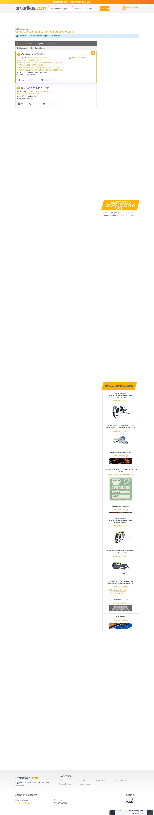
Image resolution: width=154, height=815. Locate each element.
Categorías (39, 43)
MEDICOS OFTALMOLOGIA (28, 94)
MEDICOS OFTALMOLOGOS (28, 67)
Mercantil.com (120, 780)
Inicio (60, 780)
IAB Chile (129, 800)
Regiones (52, 43)
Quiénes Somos (64, 784)
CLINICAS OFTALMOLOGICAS (39, 58)
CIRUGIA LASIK (56, 62)
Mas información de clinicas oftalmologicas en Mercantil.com (39, 36)
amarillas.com (30, 7)
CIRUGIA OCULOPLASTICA (27, 70)
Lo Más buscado (83, 784)
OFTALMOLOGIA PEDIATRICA (51, 70)
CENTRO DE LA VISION (49, 67)
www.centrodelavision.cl (51, 80)
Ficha (22, 80)
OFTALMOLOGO (38, 65)
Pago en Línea (101, 780)
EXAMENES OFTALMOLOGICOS (29, 60)
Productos (81, 780)
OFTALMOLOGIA (24, 65)
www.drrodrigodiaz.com (52, 104)
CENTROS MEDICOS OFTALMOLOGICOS (33, 62)
